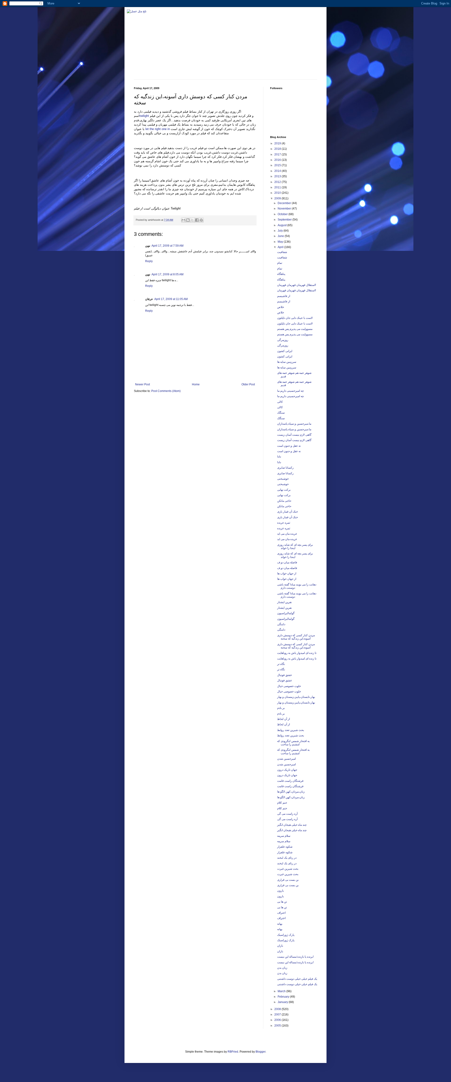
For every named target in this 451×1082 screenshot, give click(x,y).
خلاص (280, 307)
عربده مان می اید (287, 533)
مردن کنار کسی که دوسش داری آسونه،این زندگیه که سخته (296, 637)
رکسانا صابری (285, 467)
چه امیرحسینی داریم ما (290, 390)
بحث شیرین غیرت (287, 868)
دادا (279, 456)
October (283, 214)
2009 (278, 198)
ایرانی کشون (284, 351)
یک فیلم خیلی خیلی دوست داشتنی (297, 978)
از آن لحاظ (283, 719)
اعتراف (281, 912)
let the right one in (157, 129)
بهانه (279, 923)
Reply (149, 261)
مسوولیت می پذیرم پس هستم (294, 329)
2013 (278, 176)
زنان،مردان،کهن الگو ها (291, 791)
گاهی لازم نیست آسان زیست (294, 434)
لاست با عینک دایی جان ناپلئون (295, 318)
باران (280, 945)
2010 (278, 192)
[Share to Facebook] (196, 220)
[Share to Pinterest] (201, 220)
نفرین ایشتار (284, 602)
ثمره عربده (283, 522)
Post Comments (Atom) (166, 391)
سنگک (281, 412)
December (285, 203)
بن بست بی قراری (288, 879)
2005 (278, 1025)
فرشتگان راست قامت (290, 780)
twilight (144, 116)
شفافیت (282, 252)
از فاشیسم (283, 296)
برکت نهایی (284, 489)
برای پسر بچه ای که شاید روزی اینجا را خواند (295, 546)
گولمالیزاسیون (286, 613)
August (282, 225)
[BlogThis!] (188, 220)
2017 (278, 154)
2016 (278, 160)
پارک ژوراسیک (285, 934)
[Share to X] (192, 220)
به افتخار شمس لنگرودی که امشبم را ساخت (293, 742)
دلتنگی (281, 624)
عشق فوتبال (284, 675)
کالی (280, 401)
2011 (278, 187)
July (281, 230)
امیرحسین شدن (286, 758)
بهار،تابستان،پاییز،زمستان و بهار (296, 697)
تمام (279, 263)
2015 (278, 165)
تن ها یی (282, 901)
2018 (278, 148)
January (283, 1002)
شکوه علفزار (284, 846)
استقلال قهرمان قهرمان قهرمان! (296, 285)
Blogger (260, 1051)
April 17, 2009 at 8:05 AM (167, 274)
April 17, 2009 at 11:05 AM (171, 299)
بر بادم (281, 708)
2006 (278, 1020)
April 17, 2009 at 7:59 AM (167, 245)
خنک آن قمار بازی (287, 511)
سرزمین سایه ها (286, 361)
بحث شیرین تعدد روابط (290, 730)
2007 (278, 1014)
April (281, 247)
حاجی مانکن (284, 500)
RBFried (233, 1051)
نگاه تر (281, 664)
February (284, 996)
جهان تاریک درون (287, 769)
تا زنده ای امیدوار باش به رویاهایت (296, 653)
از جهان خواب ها (286, 573)
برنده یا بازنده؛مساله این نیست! (295, 956)
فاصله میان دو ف (287, 562)
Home (196, 384)
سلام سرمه (283, 835)
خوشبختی (283, 478)
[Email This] (183, 220)
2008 (278, 1009)
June (281, 236)
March (282, 991)
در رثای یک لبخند (286, 857)
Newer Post (142, 384)
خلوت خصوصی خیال (289, 686)
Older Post (248, 384)
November (285, 208)
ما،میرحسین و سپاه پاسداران (294, 423)
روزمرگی (282, 340)
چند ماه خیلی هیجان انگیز (292, 824)
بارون (280, 890)
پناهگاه (281, 274)
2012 (278, 182)
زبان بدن (282, 967)
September (285, 219)
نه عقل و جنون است (289, 445)
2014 (278, 171)
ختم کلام (282, 802)
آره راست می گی (287, 813)
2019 (278, 143)
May (281, 241)
